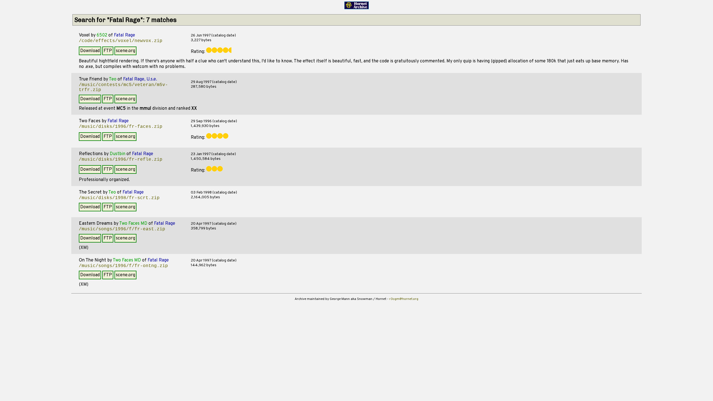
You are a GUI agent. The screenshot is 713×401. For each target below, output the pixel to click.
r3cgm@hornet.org (403, 299)
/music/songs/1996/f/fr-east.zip (122, 229)
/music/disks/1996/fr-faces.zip (120, 126)
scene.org (125, 51)
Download (90, 51)
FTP (108, 51)
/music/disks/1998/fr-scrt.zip (119, 197)
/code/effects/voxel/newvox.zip (120, 40)
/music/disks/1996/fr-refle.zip (120, 159)
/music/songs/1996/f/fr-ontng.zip (123, 265)
